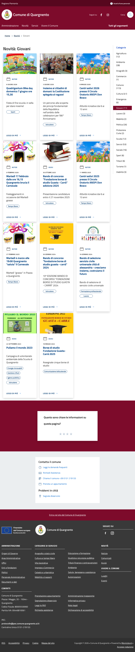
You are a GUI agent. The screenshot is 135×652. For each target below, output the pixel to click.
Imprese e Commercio (44, 567)
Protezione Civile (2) (121, 132)
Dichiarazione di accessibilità (81, 610)
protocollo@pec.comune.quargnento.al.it (20, 623)
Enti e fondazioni (9, 567)
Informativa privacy (76, 600)
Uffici (4, 562)
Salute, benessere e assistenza (81, 572)
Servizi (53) (121, 144)
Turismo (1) (121, 166)
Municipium (127, 643)
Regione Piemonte (10, 3)
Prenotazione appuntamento (47, 595)
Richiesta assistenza (44, 610)
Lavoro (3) (120, 113)
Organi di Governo (10, 553)
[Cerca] (130, 14)
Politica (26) (121, 124)
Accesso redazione (125, 646)
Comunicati (106, 558)
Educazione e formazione (79, 553)
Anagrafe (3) (121, 70)
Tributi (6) (120, 161)
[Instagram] (106, 14)
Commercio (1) (121, 78)
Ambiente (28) (120, 63)
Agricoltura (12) (121, 55)
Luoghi (104, 576)
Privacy (26, 643)
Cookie (35, 643)
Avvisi (51, 167)
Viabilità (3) (121, 172)
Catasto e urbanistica (44, 572)
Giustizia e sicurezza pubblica (81, 558)
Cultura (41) (121, 93)
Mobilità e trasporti (43, 577)
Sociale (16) (121, 149)
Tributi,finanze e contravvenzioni (82, 562)
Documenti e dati (9, 581)
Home (7, 35)
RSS (3, 643)
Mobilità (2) (121, 119)
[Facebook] (100, 14)
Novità (17, 35)
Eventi (104, 580)
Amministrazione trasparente (81, 595)
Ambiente (72, 567)
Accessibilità (14, 643)
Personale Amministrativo (13, 577)
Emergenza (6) (121, 101)
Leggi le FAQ (40, 605)
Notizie (14, 79)
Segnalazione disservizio (46, 600)
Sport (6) (120, 155)
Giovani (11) (121, 108)
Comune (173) (120, 86)
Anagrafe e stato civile (45, 553)
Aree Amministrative (11, 558)
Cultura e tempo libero (45, 558)
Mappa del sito (48, 643)
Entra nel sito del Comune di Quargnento (67, 515)
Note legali (73, 605)
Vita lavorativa (41, 562)
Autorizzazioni (74, 577)
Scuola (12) (121, 138)
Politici (5, 572)
